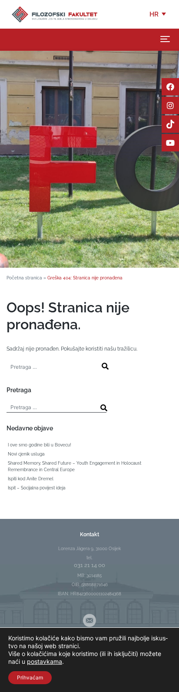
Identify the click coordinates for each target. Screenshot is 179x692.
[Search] (105, 366)
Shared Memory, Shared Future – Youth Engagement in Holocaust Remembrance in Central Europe (74, 466)
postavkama (44, 661)
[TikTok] (170, 124)
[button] (158, 14)
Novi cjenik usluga (26, 454)
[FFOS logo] (54, 14)
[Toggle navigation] (165, 39)
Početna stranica (24, 277)
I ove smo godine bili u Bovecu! (39, 445)
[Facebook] (170, 86)
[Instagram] (170, 105)
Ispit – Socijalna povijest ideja (36, 487)
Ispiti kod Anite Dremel (30, 478)
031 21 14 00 (89, 565)
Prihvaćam (30, 677)
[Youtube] (170, 142)
